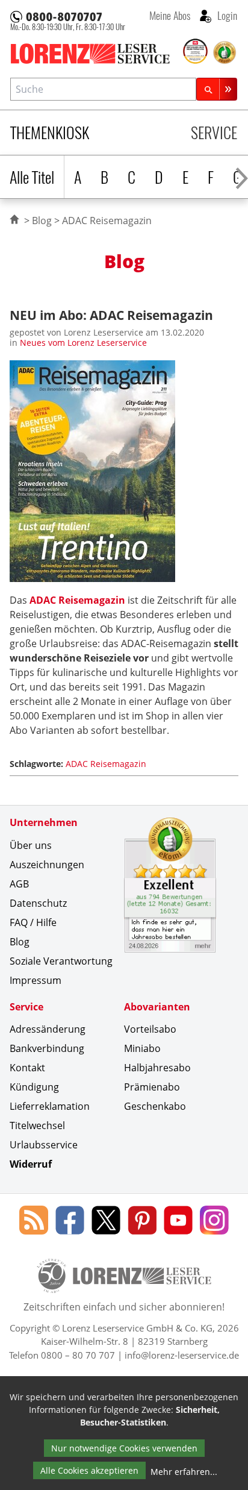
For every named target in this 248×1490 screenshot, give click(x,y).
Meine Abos (169, 15)
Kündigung (34, 1087)
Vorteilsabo (150, 1029)
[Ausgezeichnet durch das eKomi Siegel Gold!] (224, 52)
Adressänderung (47, 1029)
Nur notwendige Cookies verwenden (124, 1448)
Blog (42, 220)
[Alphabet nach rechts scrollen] (241, 176)
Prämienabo (152, 1087)
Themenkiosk (49, 132)
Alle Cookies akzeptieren (89, 1470)
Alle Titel (32, 177)
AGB (19, 884)
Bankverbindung (47, 1048)
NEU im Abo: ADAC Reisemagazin (111, 315)
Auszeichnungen (47, 864)
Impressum (35, 980)
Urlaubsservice (44, 1144)
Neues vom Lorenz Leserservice (83, 342)
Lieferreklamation (50, 1106)
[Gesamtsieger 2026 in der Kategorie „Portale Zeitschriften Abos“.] (195, 52)
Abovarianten (157, 1006)
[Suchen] (216, 89)
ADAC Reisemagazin (77, 600)
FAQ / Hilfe (33, 922)
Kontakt (27, 1067)
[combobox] (103, 89)
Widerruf (31, 1164)
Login (226, 15)
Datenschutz (38, 903)
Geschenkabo (155, 1106)
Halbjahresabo (157, 1067)
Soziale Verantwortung (61, 961)
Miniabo (142, 1048)
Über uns (31, 845)
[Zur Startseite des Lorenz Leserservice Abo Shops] (95, 53)
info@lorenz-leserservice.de (182, 1355)
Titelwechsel (37, 1125)
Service (214, 132)
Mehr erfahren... (183, 1471)
